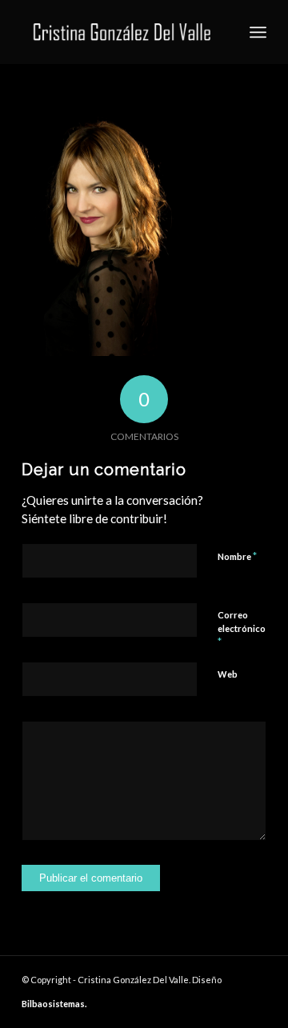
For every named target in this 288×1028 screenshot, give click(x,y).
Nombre (237, 556)
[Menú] (258, 32)
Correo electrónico (242, 629)
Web (228, 674)
